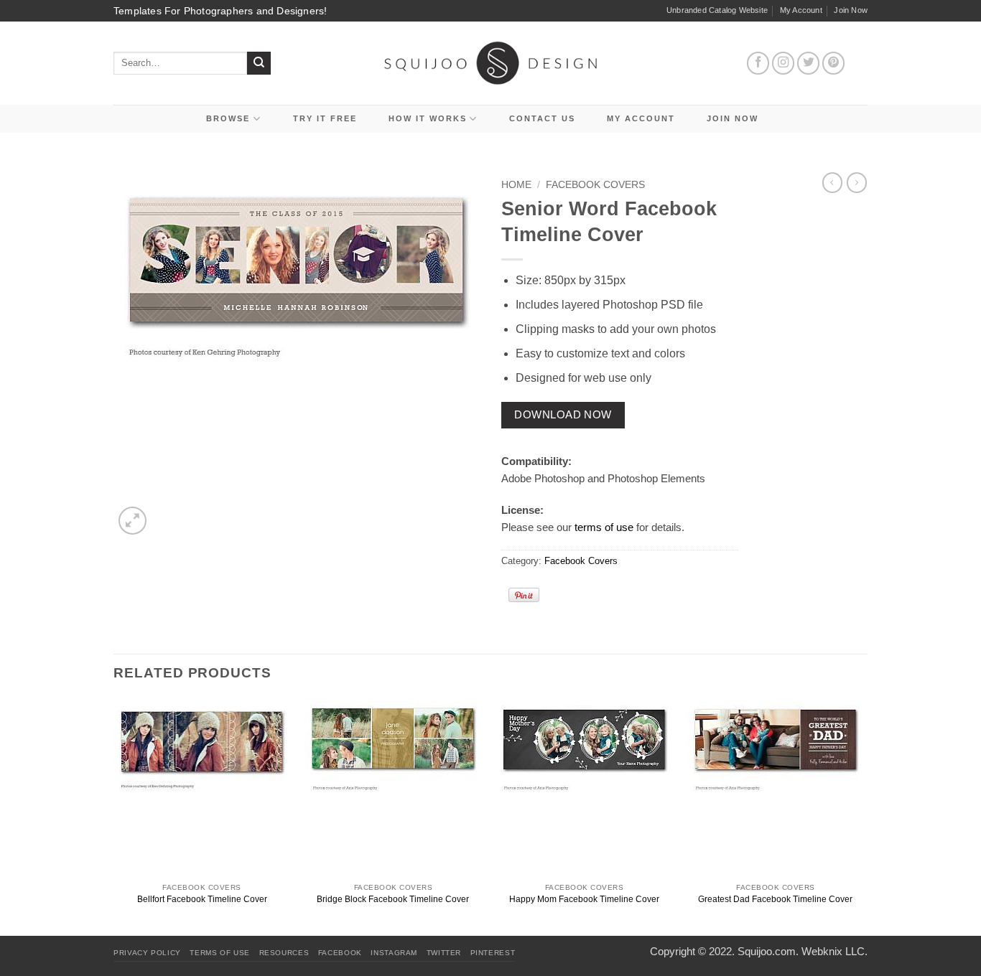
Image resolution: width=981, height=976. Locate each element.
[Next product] (832, 182)
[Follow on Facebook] (758, 63)
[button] (132, 521)
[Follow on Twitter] (808, 63)
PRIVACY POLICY (147, 953)
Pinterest (493, 953)
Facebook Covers (595, 184)
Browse (228, 118)
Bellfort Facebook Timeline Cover (202, 899)
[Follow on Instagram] (783, 63)
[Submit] (259, 63)
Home (516, 184)
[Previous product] (857, 182)
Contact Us (542, 118)
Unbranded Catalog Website (717, 10)
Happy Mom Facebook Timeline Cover (584, 899)
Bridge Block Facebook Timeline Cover (393, 899)
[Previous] (114, 816)
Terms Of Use (220, 953)
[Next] (863, 816)
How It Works (428, 118)
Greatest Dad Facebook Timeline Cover (775, 899)
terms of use (604, 527)
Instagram (394, 953)
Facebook (340, 953)
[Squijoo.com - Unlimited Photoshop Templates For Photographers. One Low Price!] (491, 62)
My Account (801, 10)
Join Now (851, 10)
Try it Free (325, 118)
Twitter (444, 953)
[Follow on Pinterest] (833, 63)
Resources (284, 953)
